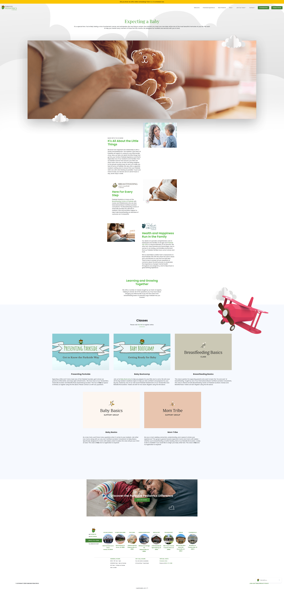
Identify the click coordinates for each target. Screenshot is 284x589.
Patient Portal (277, 7)
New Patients (222, 7)
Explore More (142, 500)
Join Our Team (240, 7)
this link (140, 325)
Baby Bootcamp (125, 379)
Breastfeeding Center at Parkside (122, 201)
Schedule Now (263, 7)
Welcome (197, 7)
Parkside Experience (209, 7)
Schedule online (163, 561)
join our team (253, 583)
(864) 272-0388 (93, 540)
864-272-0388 (168, 563)
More (230, 7)
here (151, 2)
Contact (251, 7)
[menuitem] (196, 7)
